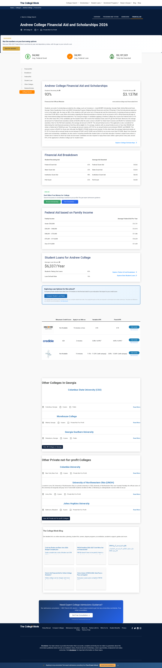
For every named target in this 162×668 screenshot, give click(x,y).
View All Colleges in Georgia (52, 447)
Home (12, 7)
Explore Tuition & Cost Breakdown (124, 272)
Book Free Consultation (107, 665)
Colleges (18, 7)
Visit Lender (134, 327)
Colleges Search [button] (71, 3)
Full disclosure (64, 301)
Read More (136, 407)
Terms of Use (86, 630)
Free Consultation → (70, 202)
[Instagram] (140, 628)
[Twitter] (135, 628)
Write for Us (104, 628)
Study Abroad (46, 628)
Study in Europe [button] (125, 3)
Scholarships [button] (84, 3)
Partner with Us (94, 628)
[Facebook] (132, 628)
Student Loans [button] (96, 3)
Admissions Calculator (73, 628)
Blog (134, 3)
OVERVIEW (97, 17)
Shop (139, 3)
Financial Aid (37, 7)
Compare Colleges (58, 628)
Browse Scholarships (52, 202)
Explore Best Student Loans (126, 275)
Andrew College (28, 7)
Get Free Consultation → (81, 615)
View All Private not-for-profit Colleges (56, 518)
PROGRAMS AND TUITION (110, 17)
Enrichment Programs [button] (111, 3)
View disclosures (134, 329)
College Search (27, 92)
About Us (84, 628)
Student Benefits (115, 628)
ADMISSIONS (125, 17)
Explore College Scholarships (125, 143)
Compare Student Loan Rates (56, 296)
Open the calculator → (11, 48)
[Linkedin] (138, 628)
